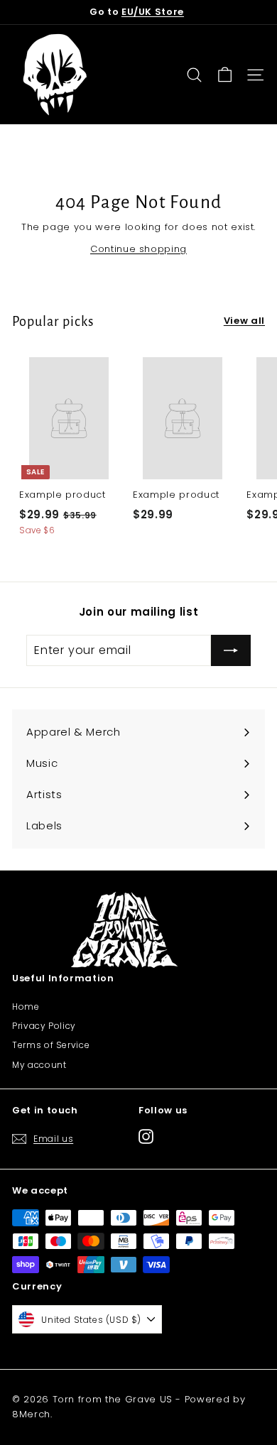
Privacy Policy (44, 1026)
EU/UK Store (152, 11)
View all (244, 320)
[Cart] (224, 75)
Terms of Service (50, 1045)
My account (39, 1065)
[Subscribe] (231, 650)
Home (26, 1006)
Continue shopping (138, 249)
